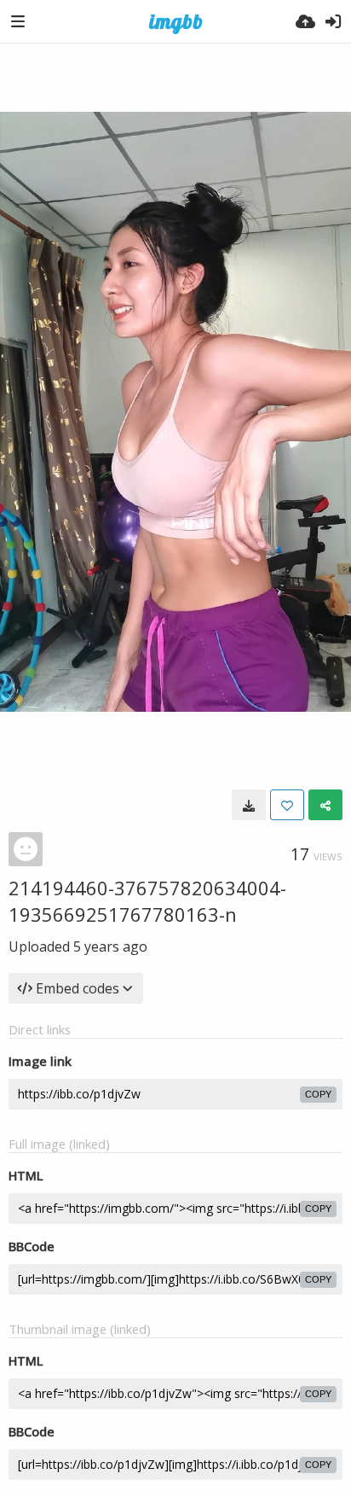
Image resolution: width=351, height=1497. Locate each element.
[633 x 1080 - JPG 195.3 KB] (249, 804)
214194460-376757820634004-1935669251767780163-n (147, 901)
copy (318, 1094)
